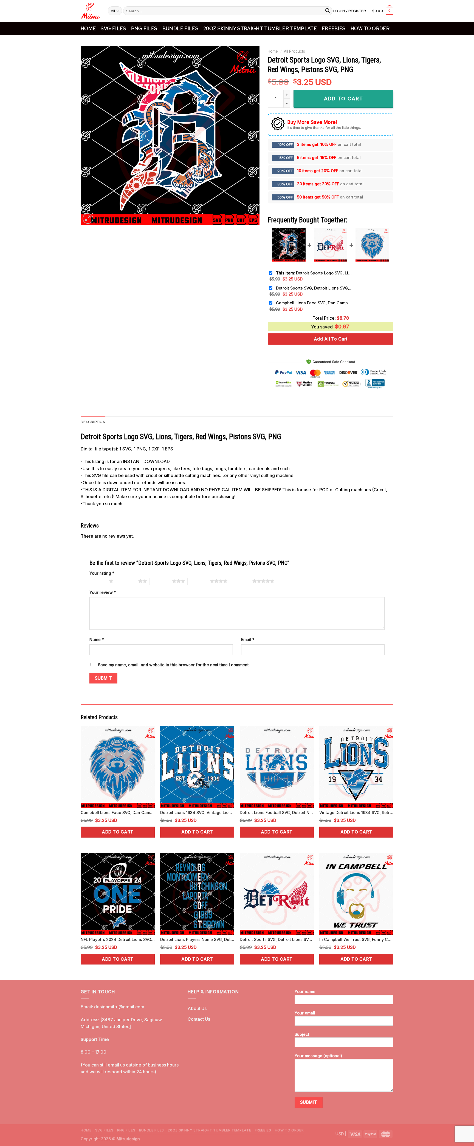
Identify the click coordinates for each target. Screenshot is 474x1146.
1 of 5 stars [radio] (98, 581)
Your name (305, 991)
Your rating (101, 573)
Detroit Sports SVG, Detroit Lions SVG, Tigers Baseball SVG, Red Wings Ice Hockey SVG (314, 288)
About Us (197, 1008)
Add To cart (343, 98)
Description (93, 421)
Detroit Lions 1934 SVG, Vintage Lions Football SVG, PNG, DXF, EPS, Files (197, 812)
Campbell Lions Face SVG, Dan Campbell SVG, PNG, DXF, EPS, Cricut (314, 302)
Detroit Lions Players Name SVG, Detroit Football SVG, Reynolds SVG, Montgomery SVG (197, 939)
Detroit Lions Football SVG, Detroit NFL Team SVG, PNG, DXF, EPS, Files (277, 812)
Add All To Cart (331, 339)
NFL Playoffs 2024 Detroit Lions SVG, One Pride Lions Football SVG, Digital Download (118, 939)
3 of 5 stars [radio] (161, 581)
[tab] (93, 421)
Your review (102, 592)
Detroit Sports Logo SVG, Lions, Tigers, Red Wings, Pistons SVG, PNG (314, 273)
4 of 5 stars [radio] (199, 581)
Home (88, 28)
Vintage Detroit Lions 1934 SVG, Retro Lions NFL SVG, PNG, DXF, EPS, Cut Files (356, 812)
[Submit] (327, 11)
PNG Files (144, 28)
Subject (302, 1034)
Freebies (334, 28)
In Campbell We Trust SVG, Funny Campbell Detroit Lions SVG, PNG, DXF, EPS (356, 939)
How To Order (370, 28)
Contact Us (199, 1019)
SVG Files (113, 28)
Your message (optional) (318, 1055)
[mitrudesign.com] (90, 11)
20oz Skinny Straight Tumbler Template (260, 28)
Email (248, 639)
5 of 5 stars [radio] (241, 581)
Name (96, 639)
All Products (294, 51)
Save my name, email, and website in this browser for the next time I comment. (174, 664)
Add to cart (117, 832)
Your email (305, 1013)
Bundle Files (180, 28)
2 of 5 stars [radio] (127, 581)
